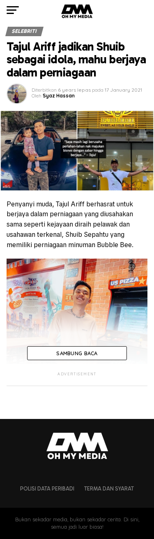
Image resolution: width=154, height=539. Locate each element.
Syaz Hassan (59, 96)
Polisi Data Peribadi (47, 489)
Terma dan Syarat (109, 489)
